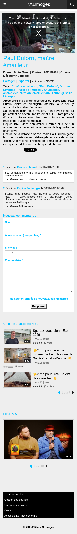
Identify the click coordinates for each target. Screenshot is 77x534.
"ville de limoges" (30, 89)
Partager (9, 81)
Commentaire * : (15, 260)
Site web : (11, 247)
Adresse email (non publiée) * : (24, 235)
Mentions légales (14, 494)
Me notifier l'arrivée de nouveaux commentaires (39, 298)
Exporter (23, 81)
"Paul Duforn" (48, 86)
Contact (8, 510)
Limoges (9, 96)
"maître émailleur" (24, 86)
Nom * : (9, 222)
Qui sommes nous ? (15, 505)
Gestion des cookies (16, 499)
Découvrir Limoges (16, 75)
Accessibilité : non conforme (20, 515)
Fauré (56, 93)
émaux (45, 93)
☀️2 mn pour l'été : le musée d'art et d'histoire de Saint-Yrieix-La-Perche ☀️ (52, 354)
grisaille (66, 93)
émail (36, 93)
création (25, 93)
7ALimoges (38, 4)
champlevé (10, 93)
